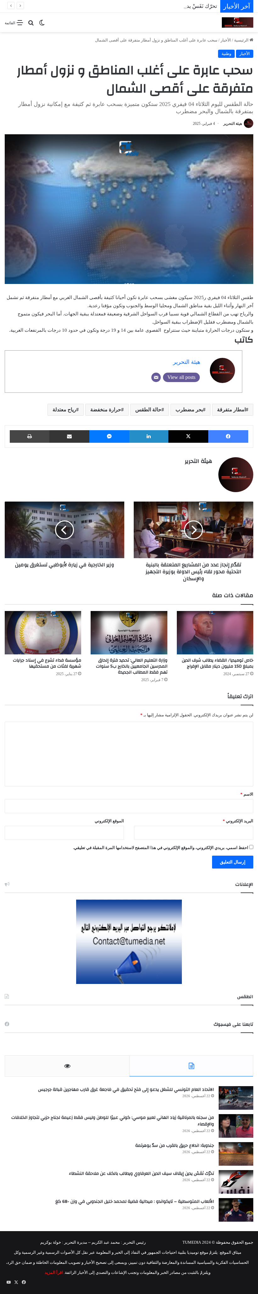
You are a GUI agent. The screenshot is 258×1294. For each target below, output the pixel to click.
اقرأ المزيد (54, 1272)
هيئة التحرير (232, 123)
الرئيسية (242, 40)
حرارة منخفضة (105, 409)
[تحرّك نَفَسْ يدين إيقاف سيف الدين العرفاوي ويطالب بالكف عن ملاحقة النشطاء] (236, 1182)
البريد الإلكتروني (238, 821)
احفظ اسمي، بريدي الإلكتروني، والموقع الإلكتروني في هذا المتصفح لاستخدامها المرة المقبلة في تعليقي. (160, 847)
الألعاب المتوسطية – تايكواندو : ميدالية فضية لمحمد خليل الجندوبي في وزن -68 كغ (134, 1201)
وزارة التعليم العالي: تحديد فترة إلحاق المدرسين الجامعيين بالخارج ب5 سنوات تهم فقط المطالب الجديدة (131, 666)
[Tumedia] (237, 22)
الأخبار (226, 40)
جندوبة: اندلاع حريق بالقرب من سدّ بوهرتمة (174, 1145)
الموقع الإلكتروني (109, 821)
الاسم (246, 794)
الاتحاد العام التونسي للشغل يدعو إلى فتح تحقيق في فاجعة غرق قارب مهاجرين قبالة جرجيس (126, 1090)
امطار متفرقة (231, 409)
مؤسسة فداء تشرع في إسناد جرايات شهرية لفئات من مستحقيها (47, 663)
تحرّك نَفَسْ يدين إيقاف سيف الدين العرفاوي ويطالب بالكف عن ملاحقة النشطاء (130, 6)
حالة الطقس (148, 409)
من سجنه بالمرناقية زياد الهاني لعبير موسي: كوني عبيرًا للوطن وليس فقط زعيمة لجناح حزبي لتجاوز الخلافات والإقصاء (112, 1121)
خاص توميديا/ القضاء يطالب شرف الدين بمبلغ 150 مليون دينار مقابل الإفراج (217, 663)
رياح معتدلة (64, 409)
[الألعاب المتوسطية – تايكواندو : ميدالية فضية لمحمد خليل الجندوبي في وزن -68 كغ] (236, 1210)
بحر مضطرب (189, 409)
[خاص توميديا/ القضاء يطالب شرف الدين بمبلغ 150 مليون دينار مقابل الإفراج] (215, 632)
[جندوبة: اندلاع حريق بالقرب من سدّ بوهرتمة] (236, 1154)
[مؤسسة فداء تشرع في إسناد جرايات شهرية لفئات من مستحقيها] (43, 632)
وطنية (226, 53)
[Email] (156, 377)
